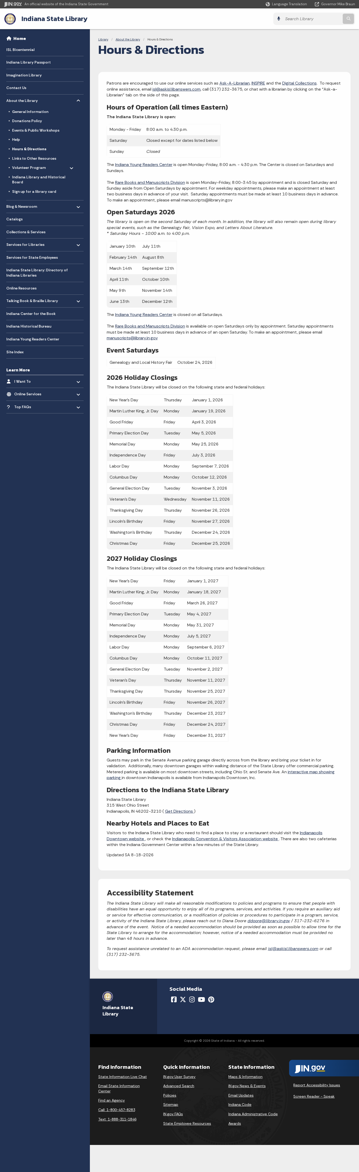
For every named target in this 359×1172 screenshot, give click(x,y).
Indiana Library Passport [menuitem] (28, 62)
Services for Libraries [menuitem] (25, 243)
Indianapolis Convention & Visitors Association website (225, 839)
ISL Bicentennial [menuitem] (20, 49)
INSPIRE (258, 83)
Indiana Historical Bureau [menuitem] (28, 326)
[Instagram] (192, 999)
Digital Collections (299, 83)
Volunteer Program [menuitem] (29, 166)
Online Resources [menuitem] (21, 288)
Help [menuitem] (16, 139)
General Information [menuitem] (30, 111)
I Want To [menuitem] (29, 379)
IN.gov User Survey (179, 1076)
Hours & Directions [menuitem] (29, 149)
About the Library (128, 39)
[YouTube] (201, 999)
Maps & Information (245, 1076)
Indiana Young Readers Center (143, 164)
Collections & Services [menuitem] (25, 231)
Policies (169, 1095)
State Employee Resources (187, 1123)
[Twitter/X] (183, 999)
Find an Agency (111, 1100)
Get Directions (179, 811)
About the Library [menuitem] (22, 99)
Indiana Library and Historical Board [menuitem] (38, 180)
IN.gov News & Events (247, 1085)
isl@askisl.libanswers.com (176, 89)
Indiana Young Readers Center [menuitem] (32, 339)
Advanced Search (178, 1085)
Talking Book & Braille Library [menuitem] (32, 299)
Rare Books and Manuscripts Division (150, 182)
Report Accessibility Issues (316, 1085)
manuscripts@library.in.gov (132, 338)
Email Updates (241, 1095)
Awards (234, 1123)
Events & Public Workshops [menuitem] (35, 130)
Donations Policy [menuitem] (27, 120)
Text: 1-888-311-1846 (117, 1119)
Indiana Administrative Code (253, 1114)
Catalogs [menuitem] (14, 219)
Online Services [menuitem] (29, 392)
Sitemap (170, 1104)
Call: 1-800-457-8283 (116, 1109)
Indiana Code (240, 1104)
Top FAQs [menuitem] (29, 405)
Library (103, 39)
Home (19, 38)
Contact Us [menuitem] (16, 87)
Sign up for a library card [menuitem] (34, 191)
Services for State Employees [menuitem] (32, 257)
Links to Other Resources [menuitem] (34, 158)
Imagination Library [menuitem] (24, 75)
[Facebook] (174, 999)
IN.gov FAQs (173, 1114)
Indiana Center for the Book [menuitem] (31, 313)
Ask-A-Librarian (234, 83)
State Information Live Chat (122, 1076)
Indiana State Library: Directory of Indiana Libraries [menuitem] (37, 273)
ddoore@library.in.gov (269, 921)
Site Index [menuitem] (15, 351)
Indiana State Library (55, 19)
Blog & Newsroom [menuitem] (21, 205)
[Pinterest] (211, 999)
